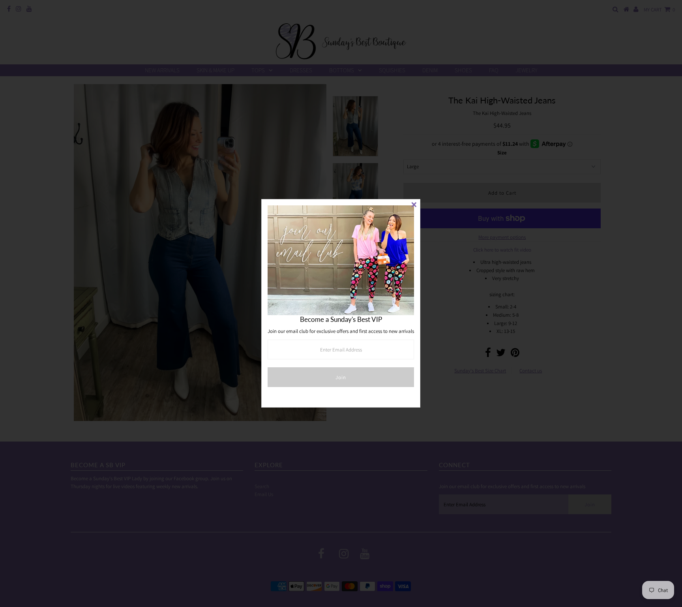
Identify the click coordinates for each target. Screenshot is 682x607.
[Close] (414, 205)
